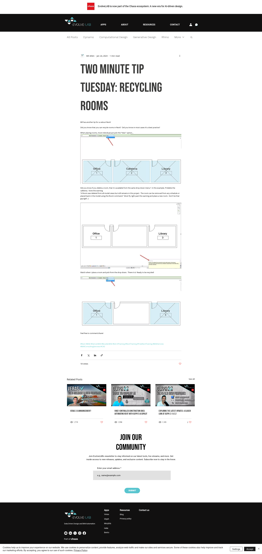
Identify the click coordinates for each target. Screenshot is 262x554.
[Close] (258, 549)
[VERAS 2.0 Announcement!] (86, 395)
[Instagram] (79, 533)
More (177, 37)
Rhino (165, 37)
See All (192, 379)
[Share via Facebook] (81, 355)
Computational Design (113, 37)
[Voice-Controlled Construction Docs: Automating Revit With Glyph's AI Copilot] (131, 395)
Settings (236, 549)
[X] (75, 533)
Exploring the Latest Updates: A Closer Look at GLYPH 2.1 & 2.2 (175, 412)
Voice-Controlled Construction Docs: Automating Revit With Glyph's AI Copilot (130, 412)
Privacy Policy (80, 550)
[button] (103, 24)
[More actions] (179, 55)
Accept (249, 549)
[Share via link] (101, 355)
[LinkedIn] (70, 533)
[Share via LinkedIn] (95, 355)
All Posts (72, 37)
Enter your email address (108, 468)
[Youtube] (65, 533)
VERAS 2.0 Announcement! (80, 410)
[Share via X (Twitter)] (88, 355)
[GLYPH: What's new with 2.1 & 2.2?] (175, 395)
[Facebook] (84, 533)
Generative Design (144, 37)
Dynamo (88, 37)
